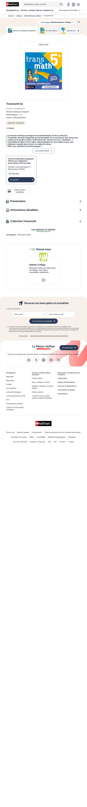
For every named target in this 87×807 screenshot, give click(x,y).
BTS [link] (7, 400)
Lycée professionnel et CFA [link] (15, 396)
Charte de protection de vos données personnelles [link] (62, 432)
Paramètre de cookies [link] (19, 437)
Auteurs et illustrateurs (66, 382)
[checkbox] (7, 327)
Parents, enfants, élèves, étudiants (41, 373)
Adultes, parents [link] (37, 392)
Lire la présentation (42, 151)
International (62, 394)
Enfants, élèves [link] (37, 378)
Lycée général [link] (11, 388)
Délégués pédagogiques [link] (56, 437)
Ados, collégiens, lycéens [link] (41, 382)
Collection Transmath (16, 123)
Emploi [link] (31, 437)
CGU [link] (49, 442)
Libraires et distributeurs (67, 386)
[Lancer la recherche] (61, 4)
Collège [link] (9, 384)
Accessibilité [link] (40, 437)
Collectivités (62, 378)
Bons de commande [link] (20, 442)
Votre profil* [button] (18, 314)
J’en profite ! (14, 180)
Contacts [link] (62, 442)
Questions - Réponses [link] (37, 442)
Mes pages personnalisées (69, 10)
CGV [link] (55, 442)
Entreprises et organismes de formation (69, 373)
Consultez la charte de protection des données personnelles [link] (49, 336)
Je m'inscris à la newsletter (42, 321)
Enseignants (10, 373)
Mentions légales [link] (23, 432)
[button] (43, 71)
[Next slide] (78, 30)
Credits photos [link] (37, 432)
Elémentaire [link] (10, 380)
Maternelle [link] (10, 377)
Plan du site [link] (10, 432)
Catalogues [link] (72, 437)
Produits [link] (71, 442)
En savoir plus (23, 336)
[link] (43, 280)
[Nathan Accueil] (12, 4)
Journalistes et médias (66, 390)
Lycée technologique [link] (13, 392)
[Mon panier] (73, 4)
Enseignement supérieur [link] (14, 403)
